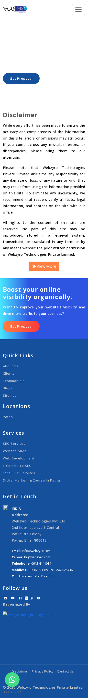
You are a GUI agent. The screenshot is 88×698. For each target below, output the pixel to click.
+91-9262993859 (36, 570)
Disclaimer (20, 671)
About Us (10, 366)
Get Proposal (21, 78)
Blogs (7, 388)
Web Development (18, 458)
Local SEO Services (19, 473)
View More (46, 266)
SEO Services (14, 443)
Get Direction (45, 576)
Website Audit (15, 451)
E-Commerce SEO (17, 465)
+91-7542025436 (61, 570)
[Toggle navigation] (78, 9)
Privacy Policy (43, 671)
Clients (9, 373)
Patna (8, 417)
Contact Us (65, 671)
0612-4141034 (41, 563)
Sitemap (10, 395)
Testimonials (14, 381)
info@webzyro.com (36, 550)
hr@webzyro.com (37, 557)
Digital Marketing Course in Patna (31, 480)
